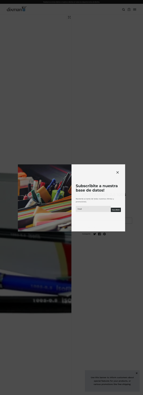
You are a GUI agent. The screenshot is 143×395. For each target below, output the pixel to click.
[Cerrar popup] (118, 172)
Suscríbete (116, 209)
